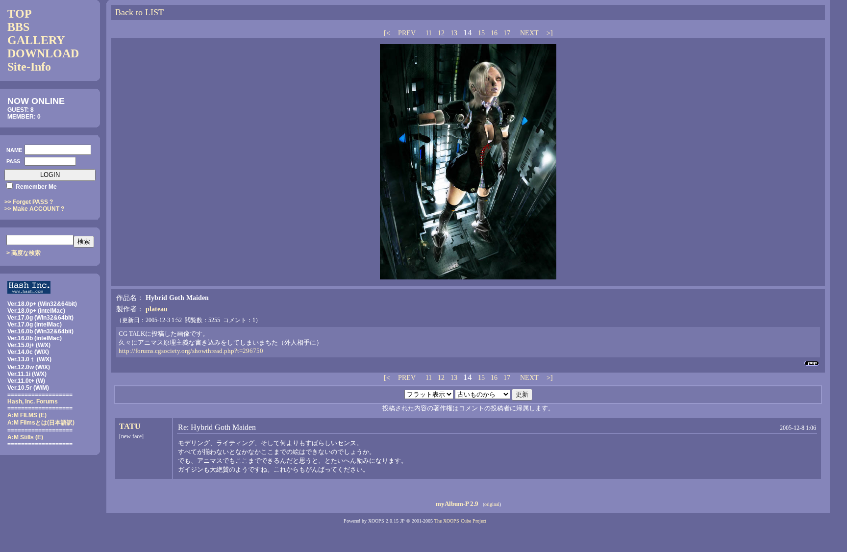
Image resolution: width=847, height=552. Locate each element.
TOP (19, 13)
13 (453, 33)
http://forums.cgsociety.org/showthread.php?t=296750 (191, 350)
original (491, 504)
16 (494, 33)
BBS (18, 27)
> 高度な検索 (23, 253)
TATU (130, 426)
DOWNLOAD (43, 53)
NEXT (529, 33)
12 (441, 33)
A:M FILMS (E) (27, 415)
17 (506, 33)
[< (388, 33)
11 (428, 33)
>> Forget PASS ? (28, 202)
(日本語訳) (41, 422)
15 (481, 33)
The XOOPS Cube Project (460, 521)
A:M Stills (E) (25, 437)
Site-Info (29, 66)
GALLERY (36, 40)
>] (549, 33)
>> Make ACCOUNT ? (34, 208)
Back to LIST (139, 12)
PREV (407, 33)
